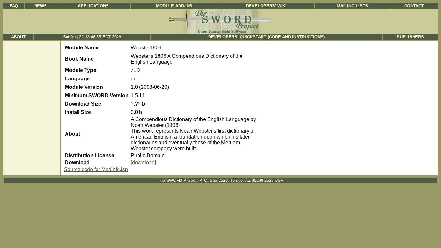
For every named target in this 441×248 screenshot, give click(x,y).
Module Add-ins (174, 6)
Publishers (410, 37)
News (40, 6)
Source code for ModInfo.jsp (96, 169)
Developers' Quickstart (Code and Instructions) (266, 37)
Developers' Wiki (266, 6)
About (18, 37)
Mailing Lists (352, 6)
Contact (414, 6)
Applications (93, 6)
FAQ (14, 6)
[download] (143, 162)
